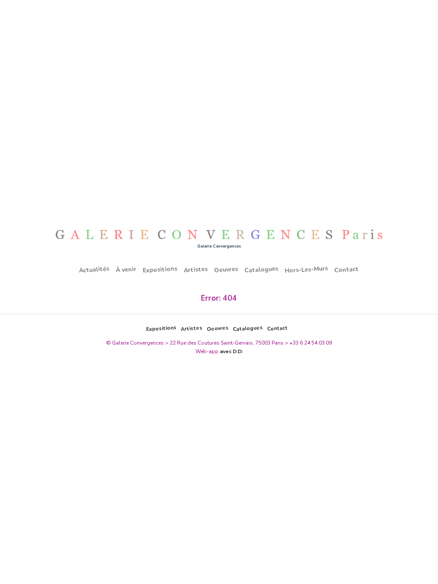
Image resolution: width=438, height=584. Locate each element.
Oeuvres (226, 269)
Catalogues (262, 270)
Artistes (196, 269)
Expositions (160, 270)
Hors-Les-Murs (306, 269)
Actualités (94, 269)
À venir (126, 269)
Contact (346, 269)
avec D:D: (231, 351)
